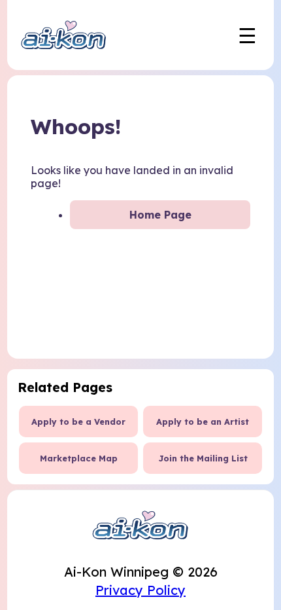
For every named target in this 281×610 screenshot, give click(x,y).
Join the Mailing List (203, 458)
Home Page (160, 214)
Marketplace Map (79, 458)
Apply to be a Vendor (78, 421)
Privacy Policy (140, 590)
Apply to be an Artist (202, 421)
